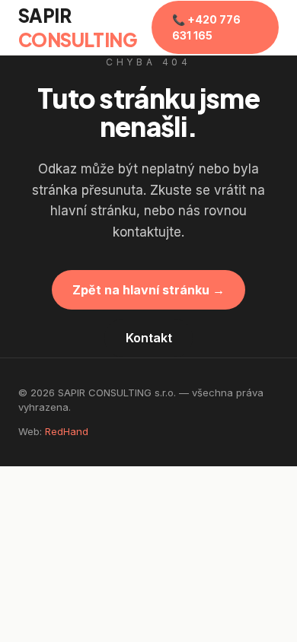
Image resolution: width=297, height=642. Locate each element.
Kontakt (149, 337)
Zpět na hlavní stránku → (148, 289)
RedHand (66, 431)
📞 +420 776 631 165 (206, 27)
